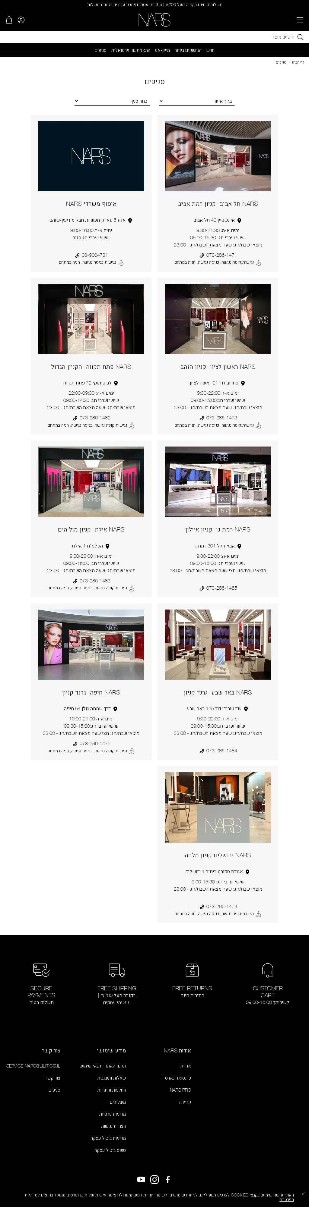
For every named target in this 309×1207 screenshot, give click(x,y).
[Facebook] (168, 1179)
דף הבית (298, 62)
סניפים (101, 50)
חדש (210, 50)
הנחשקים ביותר (188, 50)
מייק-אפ (162, 50)
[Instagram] (154, 1179)
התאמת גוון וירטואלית (130, 50)
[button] (300, 20)
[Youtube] (141, 1179)
